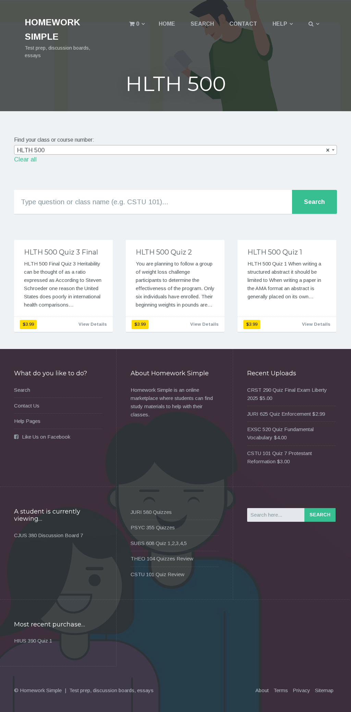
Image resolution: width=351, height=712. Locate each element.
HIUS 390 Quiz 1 (33, 641)
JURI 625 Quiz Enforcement (279, 414)
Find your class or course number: (54, 140)
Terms (281, 690)
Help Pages (27, 421)
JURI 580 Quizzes (151, 512)
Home (167, 24)
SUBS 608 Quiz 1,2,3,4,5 (159, 543)
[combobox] (175, 150)
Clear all (25, 159)
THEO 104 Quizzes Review (162, 558)
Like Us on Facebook (46, 437)
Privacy (301, 690)
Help (280, 24)
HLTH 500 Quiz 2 (164, 252)
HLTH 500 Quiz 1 (274, 252)
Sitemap (324, 690)
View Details (92, 324)
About (262, 690)
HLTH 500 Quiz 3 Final (61, 252)
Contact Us (26, 406)
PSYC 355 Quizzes (153, 527)
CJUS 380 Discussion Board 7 (48, 535)
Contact (243, 24)
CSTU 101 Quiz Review (157, 574)
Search (202, 24)
